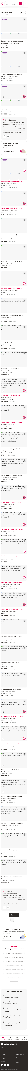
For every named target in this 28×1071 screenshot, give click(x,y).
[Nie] (8, 136)
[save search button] (25, 12)
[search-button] (20, 3)
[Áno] (4, 136)
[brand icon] (2, 3)
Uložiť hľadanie (8, 937)
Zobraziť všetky (14, 981)
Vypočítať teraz (9, 151)
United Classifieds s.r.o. (13, 1069)
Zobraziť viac (21, 128)
